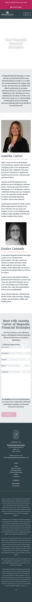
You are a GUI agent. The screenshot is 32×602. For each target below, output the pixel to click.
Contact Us (16, 476)
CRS (16, 589)
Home (16, 466)
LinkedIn (17, 483)
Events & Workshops (16, 472)
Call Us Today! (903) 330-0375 (16, 2)
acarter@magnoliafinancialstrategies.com (16, 457)
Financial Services (16, 470)
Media (16, 474)
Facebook (16, 486)
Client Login (17, 7)
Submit (8, 415)
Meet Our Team (16, 468)
